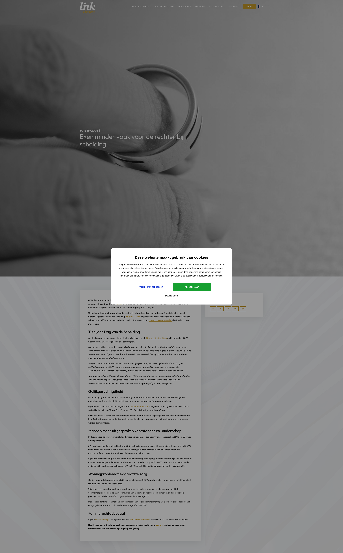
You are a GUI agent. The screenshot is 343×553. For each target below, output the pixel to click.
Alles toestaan (192, 287)
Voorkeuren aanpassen (151, 287)
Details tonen (171, 296)
